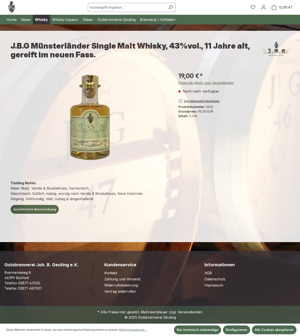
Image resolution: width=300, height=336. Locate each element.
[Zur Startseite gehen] (11, 7)
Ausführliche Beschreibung (34, 209)
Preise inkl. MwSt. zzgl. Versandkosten (206, 83)
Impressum (213, 285)
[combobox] (127, 7)
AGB (208, 273)
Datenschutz (215, 279)
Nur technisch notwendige (197, 330)
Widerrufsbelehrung (121, 285)
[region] (90, 118)
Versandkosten (190, 312)
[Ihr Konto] (263, 7)
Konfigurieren (236, 330)
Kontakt (110, 273)
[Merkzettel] (253, 7)
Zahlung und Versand (122, 279)
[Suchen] (170, 7)
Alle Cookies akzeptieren (274, 330)
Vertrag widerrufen (120, 291)
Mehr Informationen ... (133, 329)
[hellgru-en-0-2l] (90, 118)
